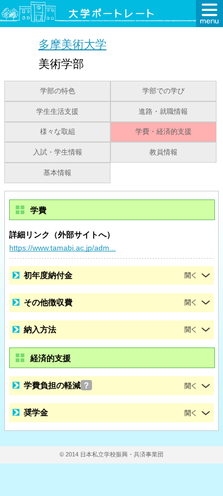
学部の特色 (57, 91)
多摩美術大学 (72, 44)
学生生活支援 (57, 111)
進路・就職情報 (163, 111)
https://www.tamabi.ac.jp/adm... (62, 247)
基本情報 (57, 173)
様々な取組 (57, 132)
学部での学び (163, 91)
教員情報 (163, 152)
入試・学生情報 (57, 152)
